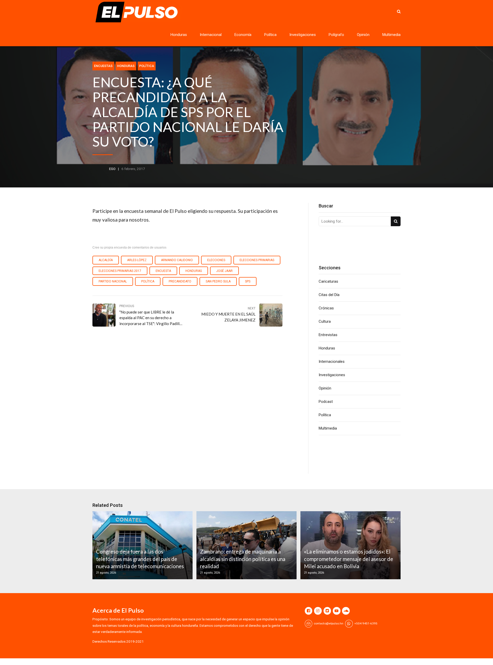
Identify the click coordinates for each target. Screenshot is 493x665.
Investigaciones (302, 34)
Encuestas (103, 66)
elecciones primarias (257, 260)
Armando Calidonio (177, 260)
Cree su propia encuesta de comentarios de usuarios (129, 247)
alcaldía (106, 260)
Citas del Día (329, 294)
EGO (112, 169)
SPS (247, 281)
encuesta (163, 271)
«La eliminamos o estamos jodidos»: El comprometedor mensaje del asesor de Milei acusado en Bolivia (348, 558)
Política (270, 34)
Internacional (211, 34)
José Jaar (224, 271)
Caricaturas (328, 281)
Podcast (326, 401)
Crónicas (326, 308)
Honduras (178, 34)
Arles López (137, 260)
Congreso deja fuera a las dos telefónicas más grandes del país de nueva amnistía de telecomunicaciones (140, 558)
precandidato (180, 281)
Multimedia (391, 34)
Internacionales (332, 361)
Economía (242, 34)
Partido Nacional (113, 281)
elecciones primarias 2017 (120, 271)
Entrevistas (328, 334)
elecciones (216, 260)
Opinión (363, 34)
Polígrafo (336, 34)
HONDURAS (193, 271)
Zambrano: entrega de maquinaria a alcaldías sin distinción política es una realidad (242, 558)
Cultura (325, 321)
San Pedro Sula (218, 281)
